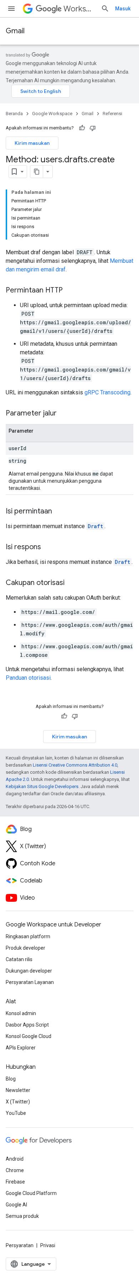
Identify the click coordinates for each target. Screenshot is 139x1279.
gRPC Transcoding (107, 392)
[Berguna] (82, 128)
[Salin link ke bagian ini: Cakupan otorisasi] (72, 583)
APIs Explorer (21, 1048)
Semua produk (22, 1216)
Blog (11, 1079)
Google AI (16, 1204)
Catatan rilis (19, 959)
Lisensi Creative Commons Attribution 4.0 (75, 765)
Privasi (47, 1245)
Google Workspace (52, 113)
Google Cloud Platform (31, 1193)
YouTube (16, 1113)
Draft (95, 526)
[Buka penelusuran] (105, 8)
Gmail (15, 30)
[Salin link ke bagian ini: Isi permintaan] (59, 511)
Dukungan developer (29, 971)
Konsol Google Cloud (28, 1036)
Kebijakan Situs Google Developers (42, 786)
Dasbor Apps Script (27, 1025)
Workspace (79, 9)
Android (15, 1159)
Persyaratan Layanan (30, 982)
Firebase (15, 1182)
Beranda (14, 113)
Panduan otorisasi (28, 677)
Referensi (112, 113)
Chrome (15, 1170)
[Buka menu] (11, 8)
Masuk (122, 8)
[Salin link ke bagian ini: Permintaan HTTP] (70, 290)
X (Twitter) (18, 1102)
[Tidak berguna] (92, 128)
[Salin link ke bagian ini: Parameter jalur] (64, 413)
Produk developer (25, 948)
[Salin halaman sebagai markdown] (36, 172)
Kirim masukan (32, 143)
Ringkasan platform (28, 936)
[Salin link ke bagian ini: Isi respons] (48, 547)
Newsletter (18, 1090)
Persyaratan (20, 1245)
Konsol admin (21, 1013)
